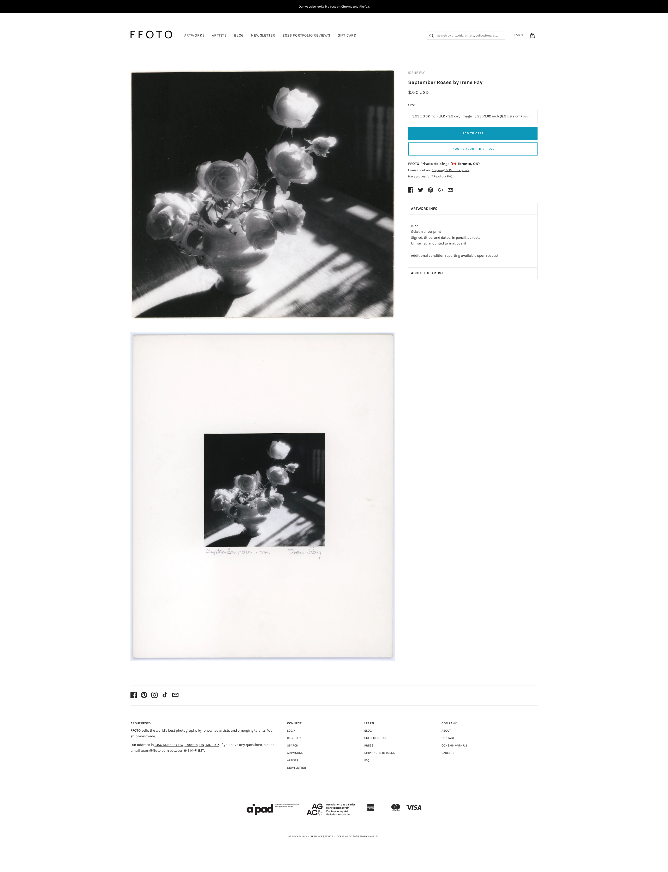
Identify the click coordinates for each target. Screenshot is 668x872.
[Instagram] (154, 695)
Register (294, 738)
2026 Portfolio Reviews (306, 35)
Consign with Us (454, 745)
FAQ (366, 760)
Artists (219, 35)
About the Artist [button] (427, 273)
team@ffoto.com (155, 750)
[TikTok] (165, 695)
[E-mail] (175, 695)
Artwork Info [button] (424, 208)
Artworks (194, 35)
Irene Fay (416, 72)
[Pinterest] (144, 695)
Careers (448, 753)
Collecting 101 (375, 738)
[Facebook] (133, 695)
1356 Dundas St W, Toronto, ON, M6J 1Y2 (186, 745)
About (446, 730)
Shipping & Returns (379, 753)
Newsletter (263, 35)
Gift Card (347, 35)
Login (518, 35)
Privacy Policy (297, 836)
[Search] (431, 36)
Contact (448, 738)
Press (368, 745)
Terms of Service (322, 836)
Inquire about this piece (472, 149)
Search (292, 745)
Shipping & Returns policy (450, 170)
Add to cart (473, 133)
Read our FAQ (443, 176)
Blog (239, 35)
